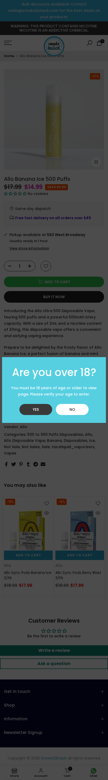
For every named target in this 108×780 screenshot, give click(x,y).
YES (36, 409)
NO (72, 409)
